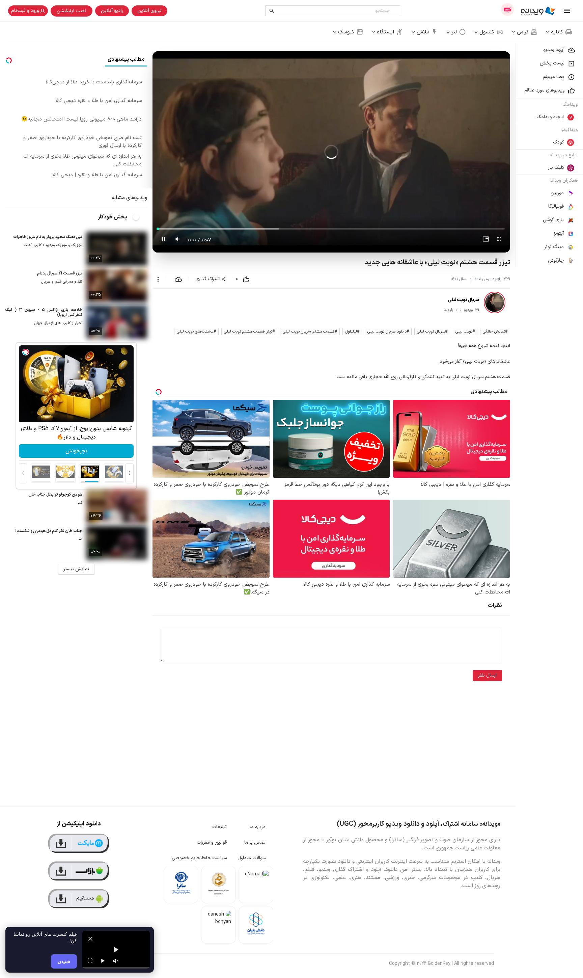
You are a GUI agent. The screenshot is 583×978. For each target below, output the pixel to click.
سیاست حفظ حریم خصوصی (199, 858)
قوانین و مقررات (212, 842)
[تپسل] (25, 352)
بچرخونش (76, 451)
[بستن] (90, 938)
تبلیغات (219, 826)
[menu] (549, 155)
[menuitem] (549, 50)
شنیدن (64, 961)
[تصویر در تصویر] (485, 240)
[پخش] (103, 961)
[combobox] (334, 11)
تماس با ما (255, 842)
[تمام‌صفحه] (499, 240)
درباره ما (258, 826)
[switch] (139, 217)
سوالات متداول (252, 858)
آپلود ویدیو (553, 49)
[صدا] (116, 961)
